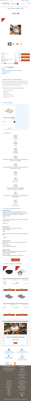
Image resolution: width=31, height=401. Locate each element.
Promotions (9, 392)
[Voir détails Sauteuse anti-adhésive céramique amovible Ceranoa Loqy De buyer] (9, 272)
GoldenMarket (17, 399)
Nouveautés (9, 390)
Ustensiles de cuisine (22, 372)
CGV (22, 373)
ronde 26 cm (3, 56)
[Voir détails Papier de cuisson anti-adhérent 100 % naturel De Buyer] (9, 111)
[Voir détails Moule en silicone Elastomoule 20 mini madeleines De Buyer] (9, 297)
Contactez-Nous (22, 369)
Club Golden (9, 386)
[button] (17, 4)
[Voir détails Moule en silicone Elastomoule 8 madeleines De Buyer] (22, 297)
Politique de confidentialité (22, 374)
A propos (22, 368)
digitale (8, 399)
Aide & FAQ (9, 382)
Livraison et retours (9, 384)
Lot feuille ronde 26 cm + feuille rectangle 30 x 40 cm (6, 60)
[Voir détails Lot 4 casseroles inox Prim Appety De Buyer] (22, 272)
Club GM (8, 385)
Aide (9, 395)
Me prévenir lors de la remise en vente (9, 129)
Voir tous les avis (15, 205)
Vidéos (9, 391)
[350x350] (13, 45)
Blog (22, 370)
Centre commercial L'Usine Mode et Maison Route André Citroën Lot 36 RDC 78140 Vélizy (9, 369)
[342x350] (17, 45)
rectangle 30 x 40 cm (4, 53)
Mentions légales (22, 375)
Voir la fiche (9, 288)
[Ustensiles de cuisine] (5, 4)
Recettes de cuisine (9, 387)
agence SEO (12, 399)
